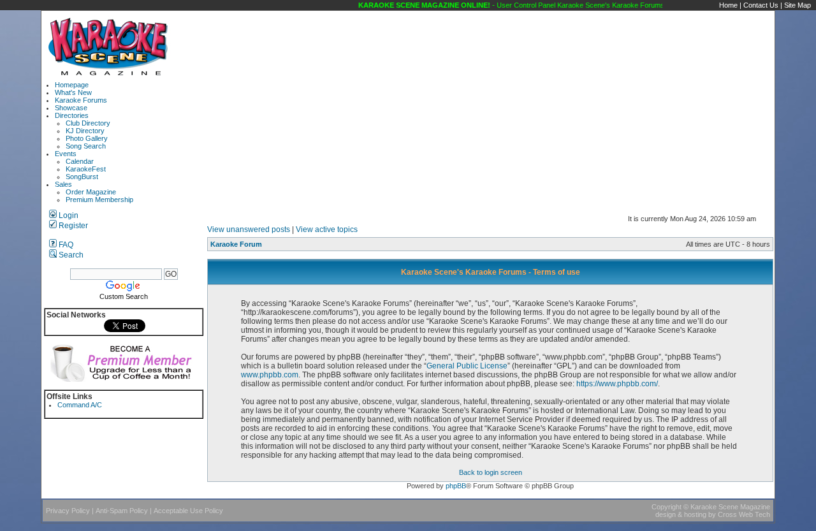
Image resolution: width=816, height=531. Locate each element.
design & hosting (680, 514)
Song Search (86, 146)
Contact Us (760, 5)
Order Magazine (91, 192)
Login (67, 215)
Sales (63, 184)
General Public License (466, 365)
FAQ (65, 244)
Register (72, 225)
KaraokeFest (86, 169)
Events (65, 153)
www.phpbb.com (269, 374)
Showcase (71, 108)
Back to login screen (490, 472)
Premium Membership (99, 199)
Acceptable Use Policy (188, 510)
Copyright (666, 507)
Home (728, 5)
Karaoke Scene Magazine (730, 507)
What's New (73, 92)
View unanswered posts (248, 229)
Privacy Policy (68, 510)
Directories (72, 115)
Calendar (80, 161)
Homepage (72, 85)
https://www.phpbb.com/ (617, 383)
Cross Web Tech (744, 514)
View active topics (327, 229)
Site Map (797, 5)
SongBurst (82, 176)
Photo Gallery (87, 138)
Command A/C (79, 405)
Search (70, 255)
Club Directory (88, 123)
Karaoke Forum (236, 244)
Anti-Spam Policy (122, 510)
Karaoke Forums (81, 100)
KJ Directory (85, 131)
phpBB (456, 486)
